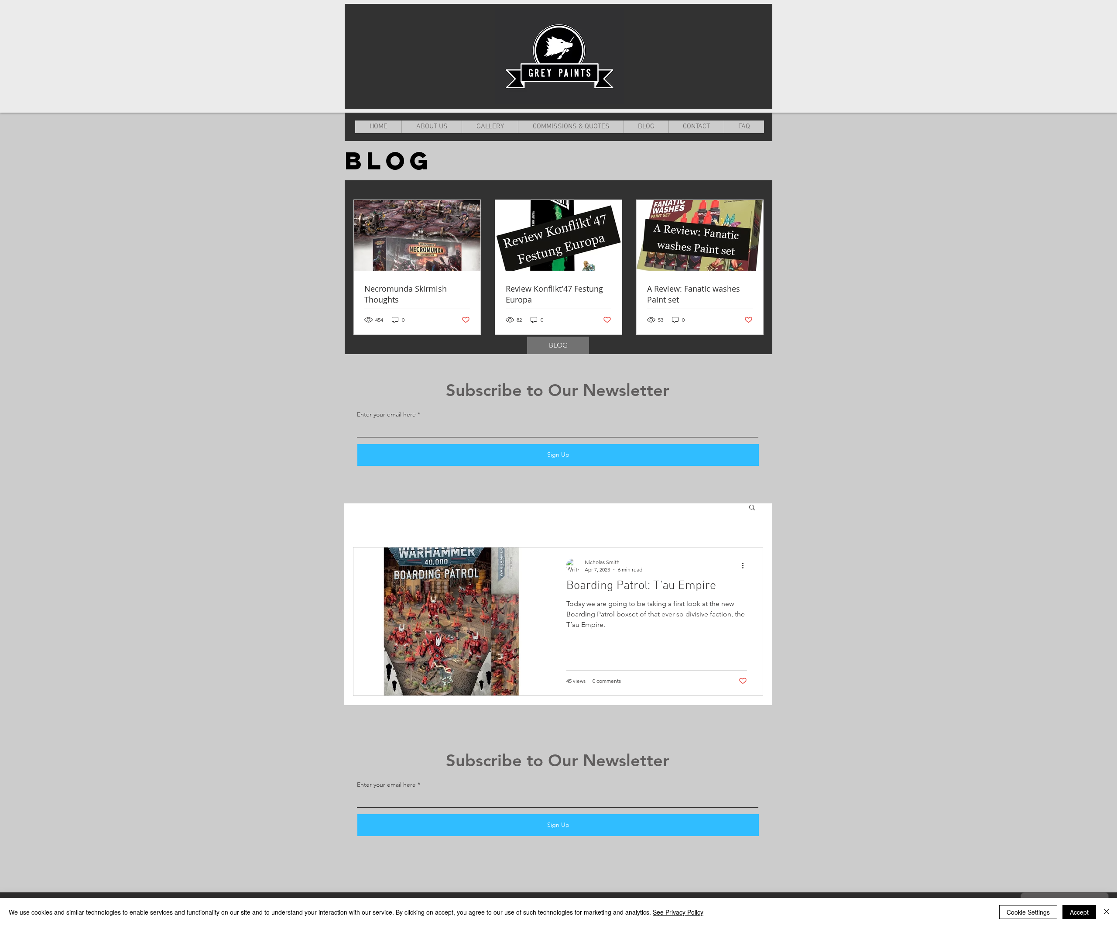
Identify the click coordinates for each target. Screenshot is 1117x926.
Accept (1079, 912)
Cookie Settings (1028, 912)
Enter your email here (386, 414)
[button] (752, 508)
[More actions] (745, 565)
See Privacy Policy (678, 912)
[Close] (1106, 912)
